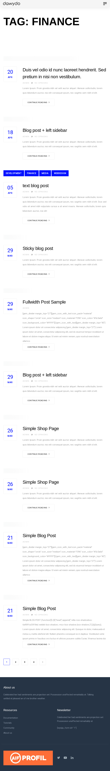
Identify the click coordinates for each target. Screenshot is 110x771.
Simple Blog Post (39, 535)
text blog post (36, 185)
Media (45, 173)
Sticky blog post (38, 248)
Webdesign (60, 173)
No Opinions (41, 83)
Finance (31, 173)
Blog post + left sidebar (45, 130)
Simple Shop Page (41, 428)
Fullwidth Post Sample (44, 302)
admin (26, 83)
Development (14, 173)
